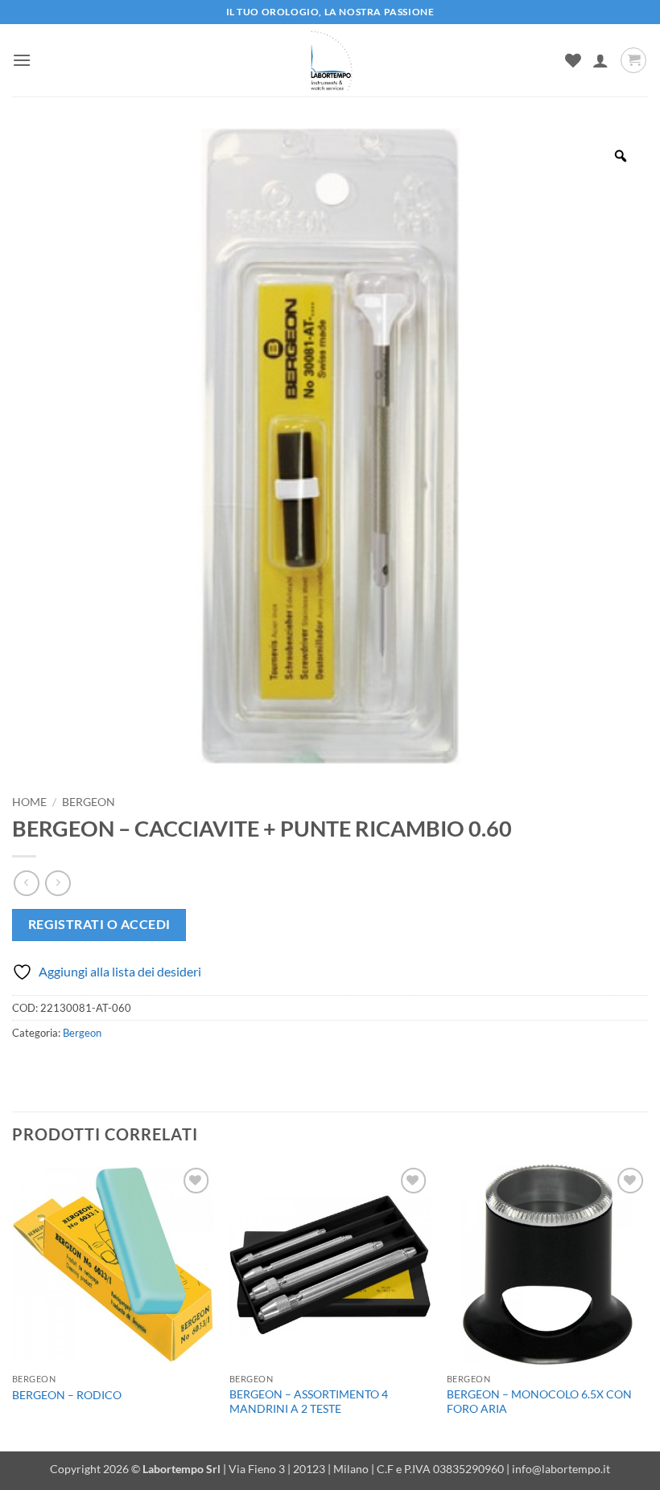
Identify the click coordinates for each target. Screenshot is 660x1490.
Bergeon (88, 802)
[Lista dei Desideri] (573, 60)
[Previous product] (57, 882)
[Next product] (26, 882)
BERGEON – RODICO (67, 1395)
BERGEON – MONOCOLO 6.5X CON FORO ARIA (539, 1401)
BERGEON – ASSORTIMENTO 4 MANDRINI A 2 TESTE (308, 1401)
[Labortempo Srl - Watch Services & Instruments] (330, 60)
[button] (21, 60)
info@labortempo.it (561, 1469)
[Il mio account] (600, 60)
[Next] (647, 1305)
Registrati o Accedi (99, 924)
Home (29, 802)
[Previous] (13, 1305)
